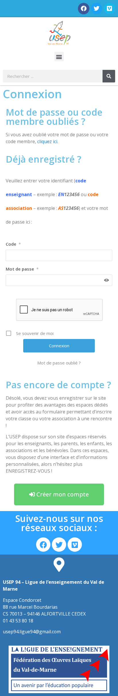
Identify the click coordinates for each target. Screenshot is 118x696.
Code (13, 244)
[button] (59, 56)
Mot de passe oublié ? (59, 363)
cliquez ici (47, 141)
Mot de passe (22, 269)
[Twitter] (96, 8)
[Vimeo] (109, 8)
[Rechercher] (109, 76)
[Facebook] (83, 8)
